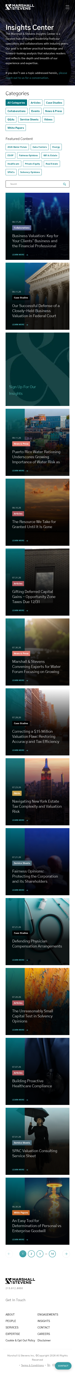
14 (52, 1254)
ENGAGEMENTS (48, 1314)
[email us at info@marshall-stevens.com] (54, 1365)
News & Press (53, 111)
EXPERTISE (13, 1334)
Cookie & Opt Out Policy (20, 1340)
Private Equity (32, 163)
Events (35, 111)
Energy (56, 147)
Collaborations (17, 111)
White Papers (16, 128)
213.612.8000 (14, 1288)
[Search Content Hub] (64, 184)
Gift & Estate (50, 155)
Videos (48, 119)
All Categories (16, 102)
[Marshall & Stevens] (16, 7)
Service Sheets (29, 119)
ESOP (10, 155)
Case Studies (54, 102)
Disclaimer (44, 1340)
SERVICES (12, 1327)
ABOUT (10, 1314)
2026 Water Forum (17, 147)
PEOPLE (11, 1321)
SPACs (11, 172)
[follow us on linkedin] (49, 1365)
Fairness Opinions (28, 155)
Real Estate (52, 163)
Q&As (11, 119)
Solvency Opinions (30, 172)
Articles (35, 102)
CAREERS (44, 1334)
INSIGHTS (44, 1321)
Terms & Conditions (32, 1365)
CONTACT (44, 1327)
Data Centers (40, 147)
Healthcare (13, 163)
